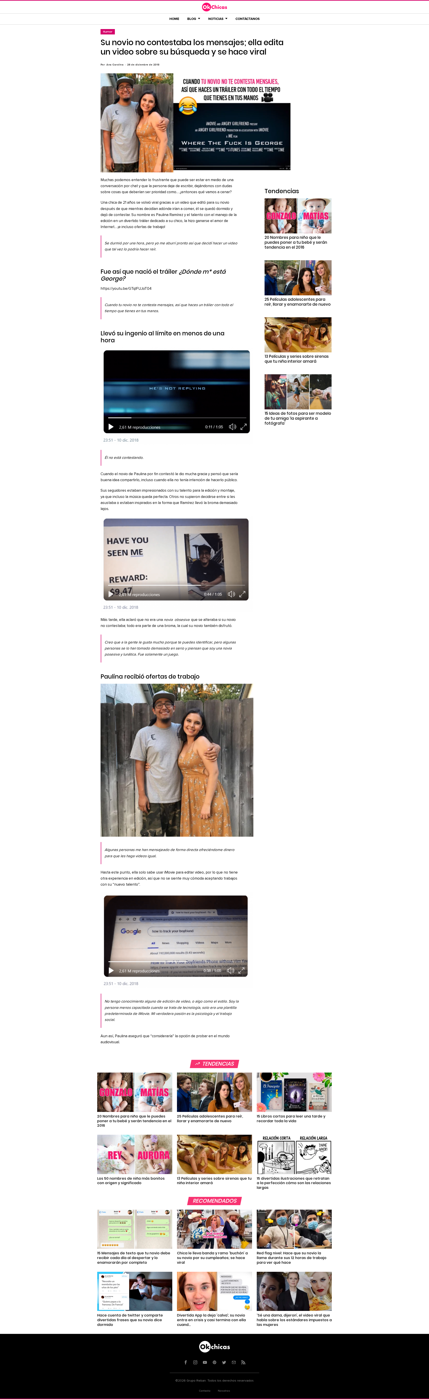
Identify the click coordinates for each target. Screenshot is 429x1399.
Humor (107, 32)
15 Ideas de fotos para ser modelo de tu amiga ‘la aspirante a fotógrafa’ (298, 418)
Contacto (204, 1391)
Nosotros (224, 1391)
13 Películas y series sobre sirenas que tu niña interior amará (297, 359)
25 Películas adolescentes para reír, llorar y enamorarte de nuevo (298, 302)
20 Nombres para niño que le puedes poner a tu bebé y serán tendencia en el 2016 (296, 242)
